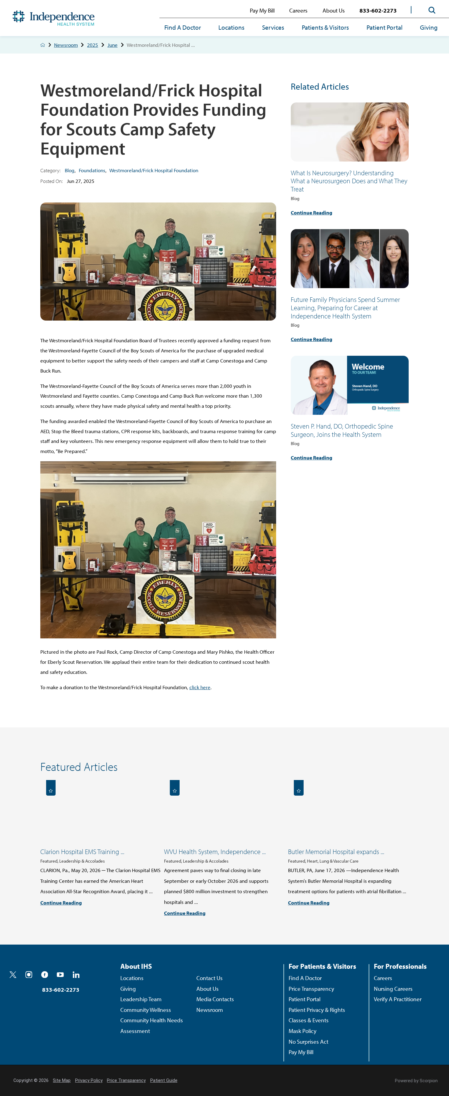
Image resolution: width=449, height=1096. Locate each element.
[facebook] (44, 974)
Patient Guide (163, 1080)
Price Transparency (311, 988)
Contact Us (209, 978)
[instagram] (28, 974)
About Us (334, 10)
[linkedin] (76, 974)
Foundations (92, 170)
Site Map (62, 1080)
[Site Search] (432, 10)
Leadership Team (141, 999)
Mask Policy (302, 1031)
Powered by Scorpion (416, 1080)
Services (273, 27)
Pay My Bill (262, 10)
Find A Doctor (182, 27)
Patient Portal (385, 27)
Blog (70, 170)
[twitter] (12, 974)
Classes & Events (309, 1020)
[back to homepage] (42, 45)
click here (199, 687)
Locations (231, 27)
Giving (429, 27)
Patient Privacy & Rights (317, 1009)
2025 (92, 45)
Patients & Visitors (325, 27)
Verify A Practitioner (398, 999)
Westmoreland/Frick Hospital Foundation (153, 170)
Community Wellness (145, 1009)
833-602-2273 (378, 10)
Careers (298, 10)
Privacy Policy (89, 1080)
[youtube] (60, 974)
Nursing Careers (393, 988)
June (113, 45)
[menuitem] (187, 27)
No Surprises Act (308, 1041)
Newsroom (66, 45)
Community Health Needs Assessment (151, 1025)
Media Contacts (215, 999)
